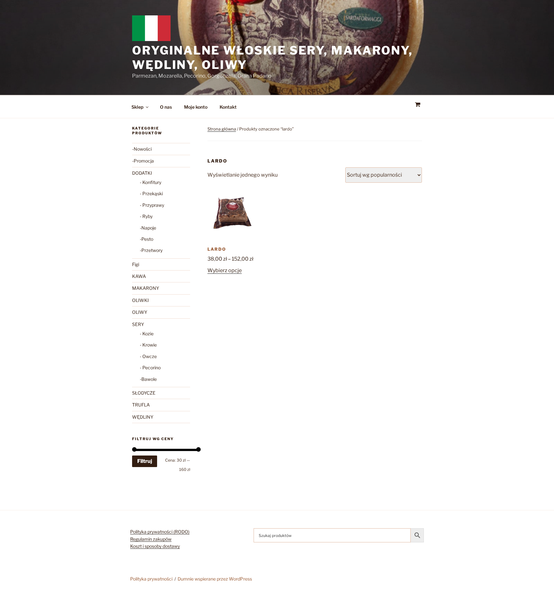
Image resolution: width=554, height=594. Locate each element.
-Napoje (148, 227)
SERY (138, 324)
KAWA (139, 276)
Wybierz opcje (224, 270)
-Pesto (146, 239)
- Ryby (146, 216)
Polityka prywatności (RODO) (159, 531)
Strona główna (221, 128)
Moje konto (195, 107)
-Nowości (142, 149)
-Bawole (148, 379)
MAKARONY (145, 288)
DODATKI (142, 173)
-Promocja (143, 160)
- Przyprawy (152, 205)
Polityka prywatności (151, 578)
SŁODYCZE (143, 393)
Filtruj (144, 461)
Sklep (137, 107)
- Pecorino (150, 367)
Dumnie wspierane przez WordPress (215, 578)
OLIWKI (140, 300)
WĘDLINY (142, 417)
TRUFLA (141, 404)
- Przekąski (151, 193)
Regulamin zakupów (151, 539)
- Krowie (148, 344)
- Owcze (148, 356)
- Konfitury (150, 182)
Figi (135, 264)
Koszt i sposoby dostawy (155, 546)
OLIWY (139, 312)
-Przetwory (151, 250)
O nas (166, 107)
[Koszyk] (417, 104)
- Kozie (147, 333)
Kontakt (228, 107)
